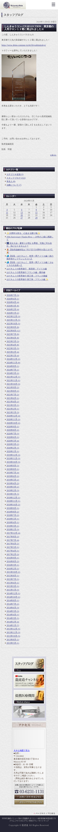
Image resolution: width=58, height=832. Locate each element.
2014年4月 (11, 615)
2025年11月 (11, 320)
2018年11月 (11, 501)
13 (22, 212)
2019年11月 (11, 458)
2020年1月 (11, 451)
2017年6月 (11, 544)
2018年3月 (11, 526)
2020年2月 (11, 448)
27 (22, 218)
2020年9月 (11, 427)
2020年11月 (11, 419)
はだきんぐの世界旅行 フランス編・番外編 (25, 272)
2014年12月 (11, 593)
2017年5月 (11, 547)
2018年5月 (11, 519)
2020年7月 (11, 434)
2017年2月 (11, 554)
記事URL (53, 155)
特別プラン (33, 821)
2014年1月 (11, 625)
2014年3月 (11, 618)
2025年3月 (11, 348)
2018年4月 (11, 522)
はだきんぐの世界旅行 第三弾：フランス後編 (26, 276)
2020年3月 (11, 444)
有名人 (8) (10, 181)
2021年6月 (11, 398)
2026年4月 (11, 302)
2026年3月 (11, 306)
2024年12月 (11, 359)
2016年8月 (11, 561)
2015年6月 (11, 583)
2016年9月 (11, 558)
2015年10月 (11, 572)
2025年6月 (11, 338)
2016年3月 (11, 565)
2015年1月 (11, 590)
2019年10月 (11, 462)
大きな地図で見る (22, 750)
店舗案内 (25, 818)
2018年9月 (11, 508)
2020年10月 (11, 423)
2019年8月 (11, 469)
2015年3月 (11, 586)
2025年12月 (11, 316)
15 (36, 212)
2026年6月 (11, 299)
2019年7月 (11, 473)
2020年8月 (11, 430)
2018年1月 (11, 529)
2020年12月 (11, 416)
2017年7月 (11, 540)
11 (7, 212)
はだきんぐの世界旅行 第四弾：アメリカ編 (26, 269)
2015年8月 (11, 576)
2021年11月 (11, 380)
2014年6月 (11, 608)
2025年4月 (11, 345)
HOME (4, 818)
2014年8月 (11, 600)
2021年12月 (11, 377)
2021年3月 (11, 405)
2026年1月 (11, 313)
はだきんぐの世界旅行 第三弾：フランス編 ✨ (27, 279)
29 (36, 218)
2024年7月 (11, 370)
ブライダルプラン (22, 821)
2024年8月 (11, 366)
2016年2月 (11, 569)
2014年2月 (11, 622)
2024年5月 (11, 373)
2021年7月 (11, 395)
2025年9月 (11, 327)
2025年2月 (11, 352)
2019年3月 (11, 487)
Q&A (20, 818)
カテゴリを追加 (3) (14, 174)
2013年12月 (11, 629)
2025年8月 (11, 331)
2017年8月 (11, 537)
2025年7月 (11, 334)
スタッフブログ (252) (16, 178)
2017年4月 (11, 551)
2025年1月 (11, 356)
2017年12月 (11, 533)
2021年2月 (11, 409)
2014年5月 (11, 611)
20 (22, 215)
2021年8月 (11, 391)
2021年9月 (11, 387)
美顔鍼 (42, 818)
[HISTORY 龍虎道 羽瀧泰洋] (29, 717)
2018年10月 (11, 505)
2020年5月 (11, 441)
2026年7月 (11, 295)
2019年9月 (11, 466)
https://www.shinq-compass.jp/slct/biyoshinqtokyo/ (24, 45)
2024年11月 (11, 363)
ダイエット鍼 (35, 818)
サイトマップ (43, 821)
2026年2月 (11, 309)
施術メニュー (12, 818)
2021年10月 (11, 384)
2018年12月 (11, 498)
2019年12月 (11, 455)
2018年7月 (11, 515)
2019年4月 (11, 483)
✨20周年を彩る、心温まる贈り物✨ (23, 233)
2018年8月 (11, 512)
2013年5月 (11, 643)
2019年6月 (11, 476)
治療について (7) (13, 185)
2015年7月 (11, 579)
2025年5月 (11, 341)
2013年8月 (11, 640)
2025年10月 (11, 324)
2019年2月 (11, 490)
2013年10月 (11, 636)
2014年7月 (11, 604)
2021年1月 (11, 412)
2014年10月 (11, 597)
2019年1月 (11, 494)
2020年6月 (11, 437)
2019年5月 (11, 480)
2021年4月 (11, 402)
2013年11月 (11, 632)
